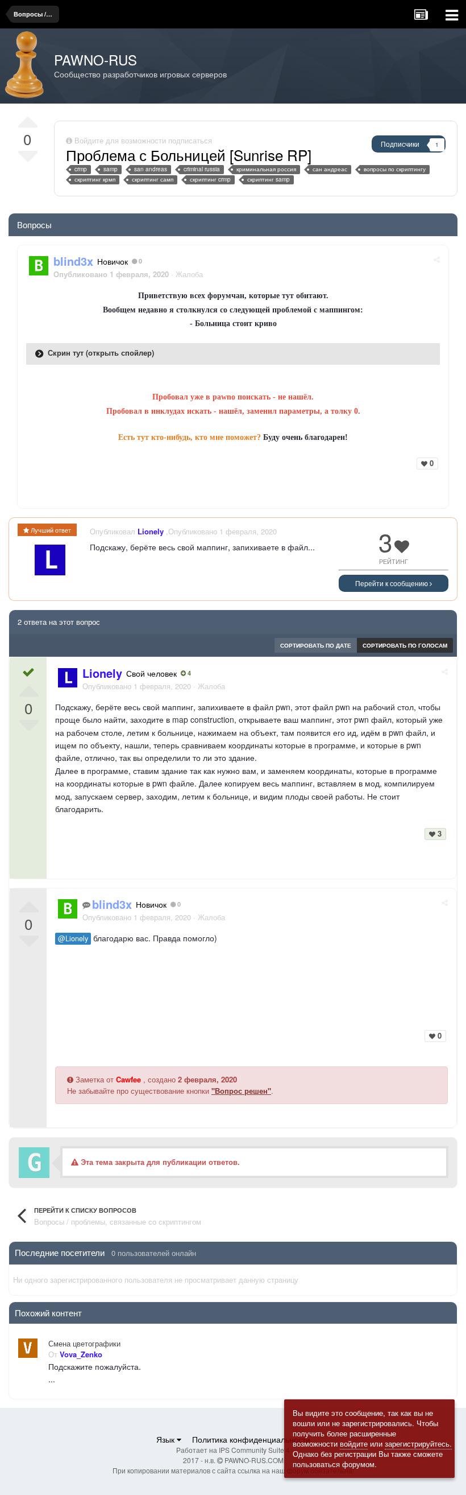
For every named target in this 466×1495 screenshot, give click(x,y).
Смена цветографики (84, 1344)
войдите (354, 1443)
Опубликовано (136, 686)
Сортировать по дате (315, 645)
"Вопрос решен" (241, 1090)
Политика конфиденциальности (251, 1439)
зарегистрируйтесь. (418, 1443)
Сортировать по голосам (405, 645)
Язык (166, 1439)
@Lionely (73, 938)
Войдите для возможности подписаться (143, 140)
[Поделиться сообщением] (437, 259)
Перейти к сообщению (392, 583)
